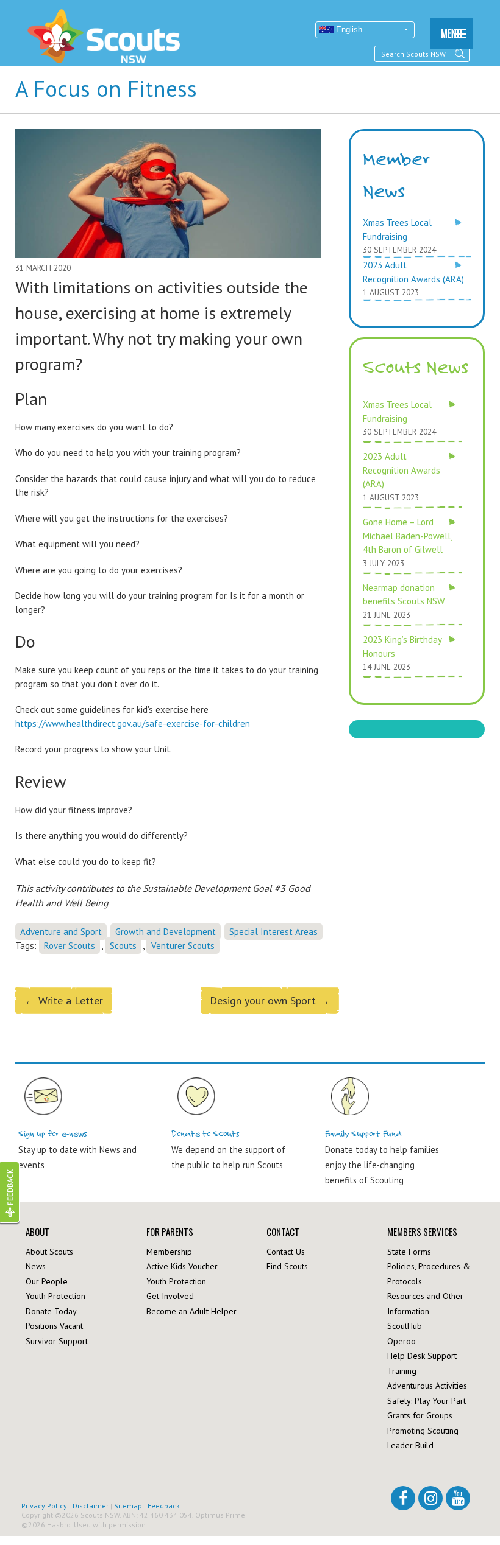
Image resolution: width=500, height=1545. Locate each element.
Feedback (164, 1505)
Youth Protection (55, 1296)
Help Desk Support (422, 1355)
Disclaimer (91, 1505)
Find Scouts (287, 1266)
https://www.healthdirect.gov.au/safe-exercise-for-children (132, 723)
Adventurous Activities (427, 1385)
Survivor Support (57, 1341)
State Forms (409, 1251)
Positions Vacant (54, 1325)
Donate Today (51, 1311)
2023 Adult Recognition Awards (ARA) (401, 469)
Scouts (123, 945)
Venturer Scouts (183, 945)
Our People (47, 1281)
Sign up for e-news (52, 1134)
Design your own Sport (270, 1000)
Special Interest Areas (273, 931)
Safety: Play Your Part (426, 1400)
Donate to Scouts (205, 1134)
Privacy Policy (44, 1505)
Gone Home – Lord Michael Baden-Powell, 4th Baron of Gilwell (407, 535)
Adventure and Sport (61, 931)
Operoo (401, 1341)
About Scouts (49, 1251)
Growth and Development (165, 931)
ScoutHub (404, 1325)
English (348, 29)
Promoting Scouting (423, 1430)
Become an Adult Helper (191, 1311)
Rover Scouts (69, 945)
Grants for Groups (419, 1415)
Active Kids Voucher (182, 1266)
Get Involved (170, 1296)
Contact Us (285, 1251)
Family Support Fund (363, 1134)
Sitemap (128, 1505)
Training (401, 1370)
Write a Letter (63, 1000)
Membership (169, 1251)
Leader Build (410, 1445)
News (36, 1266)
